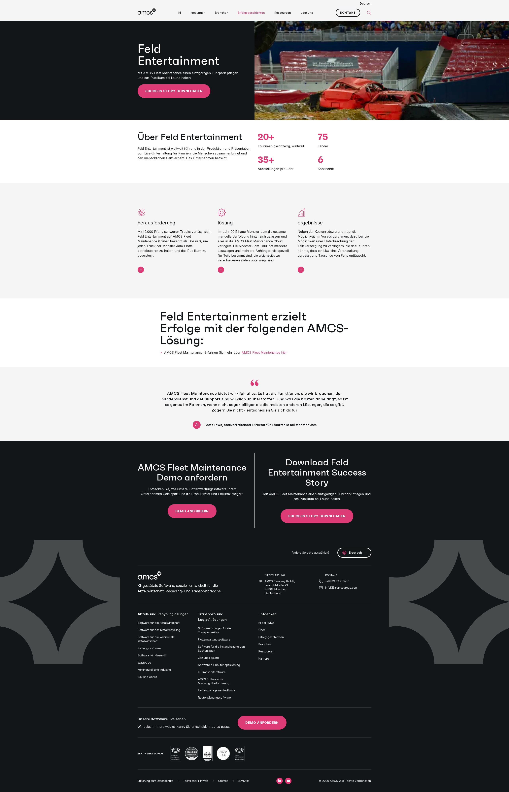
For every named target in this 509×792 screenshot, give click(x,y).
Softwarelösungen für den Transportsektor (215, 630)
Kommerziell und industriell (155, 669)
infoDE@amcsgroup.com (341, 587)
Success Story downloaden (174, 91)
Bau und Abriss (147, 676)
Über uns (306, 12)
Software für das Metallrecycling (159, 630)
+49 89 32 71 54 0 (337, 581)
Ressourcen (282, 12)
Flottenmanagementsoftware (216, 690)
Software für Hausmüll (152, 655)
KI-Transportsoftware (212, 672)
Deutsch (365, 3)
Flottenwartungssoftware (214, 639)
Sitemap (223, 780)
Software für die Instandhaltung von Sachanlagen (221, 648)
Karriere (263, 658)
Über (261, 630)
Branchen (221, 12)
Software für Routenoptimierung (219, 665)
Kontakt (348, 12)
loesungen (197, 12)
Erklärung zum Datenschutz (155, 780)
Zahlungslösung (208, 657)
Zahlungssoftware (149, 648)
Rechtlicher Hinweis (195, 780)
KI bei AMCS (266, 622)
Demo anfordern (192, 511)
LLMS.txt (243, 780)
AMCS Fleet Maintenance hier (264, 352)
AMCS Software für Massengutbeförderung (213, 681)
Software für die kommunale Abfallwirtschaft (156, 639)
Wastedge (144, 662)
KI (179, 12)
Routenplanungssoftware (214, 697)
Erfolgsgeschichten (251, 12)
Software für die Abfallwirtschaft (159, 622)
